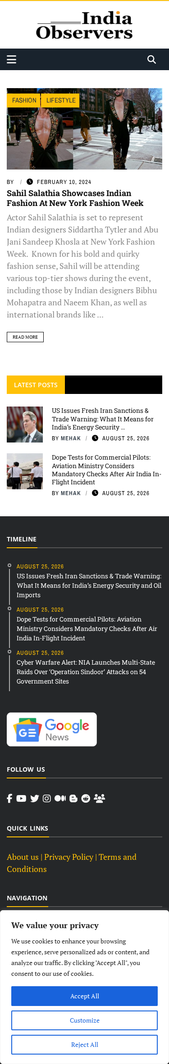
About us (23, 856)
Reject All (84, 1044)
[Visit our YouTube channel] (21, 798)
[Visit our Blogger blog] (73, 798)
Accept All (84, 996)
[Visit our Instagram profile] (47, 798)
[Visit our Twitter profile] (34, 798)
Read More (25, 337)
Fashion (24, 100)
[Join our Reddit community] (85, 798)
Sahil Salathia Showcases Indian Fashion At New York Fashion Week (75, 198)
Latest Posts (36, 384)
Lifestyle (61, 100)
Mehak (71, 438)
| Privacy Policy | (69, 856)
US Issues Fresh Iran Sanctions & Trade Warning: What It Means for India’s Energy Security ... (103, 418)
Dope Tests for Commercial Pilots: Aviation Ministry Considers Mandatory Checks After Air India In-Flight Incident (106, 469)
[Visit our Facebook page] (10, 798)
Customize (85, 1020)
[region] (84, 987)
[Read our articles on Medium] (60, 798)
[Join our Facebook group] (99, 798)
